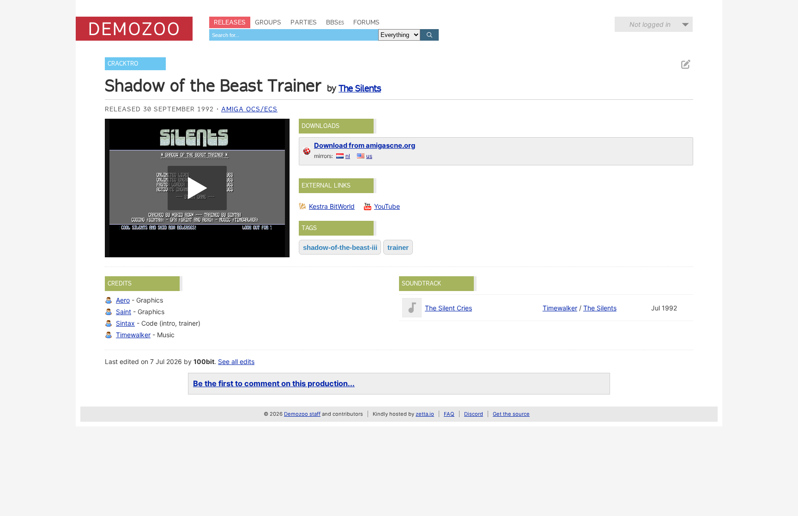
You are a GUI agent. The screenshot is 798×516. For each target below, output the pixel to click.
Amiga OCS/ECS (249, 109)
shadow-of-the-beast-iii (340, 247)
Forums (366, 22)
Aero (123, 300)
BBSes (335, 22)
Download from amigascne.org (364, 145)
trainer (398, 247)
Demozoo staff (302, 414)
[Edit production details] (685, 64)
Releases (230, 22)
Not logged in (650, 24)
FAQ (449, 414)
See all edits (236, 361)
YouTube (387, 206)
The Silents (360, 88)
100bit (203, 361)
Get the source (511, 414)
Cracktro (123, 63)
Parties (303, 22)
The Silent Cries (448, 308)
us (369, 155)
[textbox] (293, 35)
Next (278, 188)
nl (347, 155)
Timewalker (133, 335)
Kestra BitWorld (332, 206)
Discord (473, 414)
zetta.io (425, 414)
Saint (123, 312)
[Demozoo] (134, 29)
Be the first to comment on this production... (274, 383)
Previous (116, 188)
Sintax (125, 323)
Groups (268, 22)
